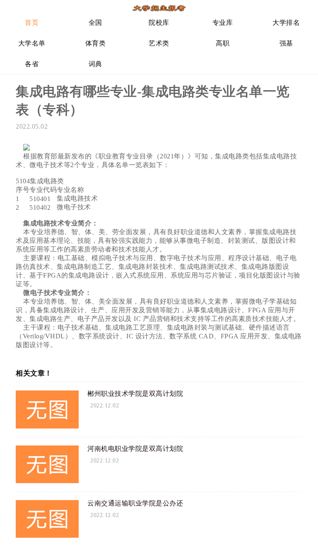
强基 (286, 43)
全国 (95, 22)
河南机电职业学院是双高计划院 (135, 448)
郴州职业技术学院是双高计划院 (135, 393)
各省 (32, 63)
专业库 (222, 22)
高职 (222, 43)
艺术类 (159, 43)
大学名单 (32, 43)
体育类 (95, 43)
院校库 (159, 22)
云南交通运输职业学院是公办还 (135, 503)
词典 (95, 63)
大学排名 (286, 22)
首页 (32, 22)
